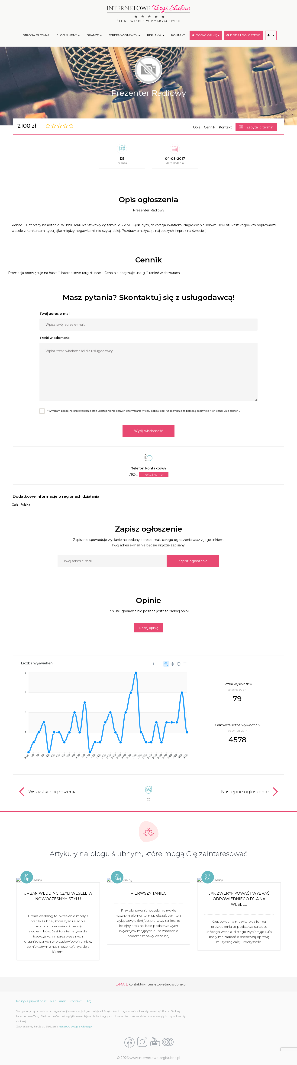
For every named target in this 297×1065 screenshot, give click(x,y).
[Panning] (172, 664)
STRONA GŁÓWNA (36, 35)
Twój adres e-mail (54, 314)
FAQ (88, 1001)
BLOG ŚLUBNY (66, 35)
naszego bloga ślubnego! (75, 1026)
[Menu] (185, 664)
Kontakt (225, 127)
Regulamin (58, 1001)
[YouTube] (155, 1042)
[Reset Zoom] (179, 664)
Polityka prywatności (31, 1001)
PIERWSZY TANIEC (148, 893)
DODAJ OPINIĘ (205, 35)
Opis (196, 127)
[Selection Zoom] (166, 664)
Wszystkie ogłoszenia (52, 791)
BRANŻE (93, 35)
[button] (271, 35)
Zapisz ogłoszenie (192, 561)
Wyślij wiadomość (148, 431)
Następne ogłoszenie (245, 791)
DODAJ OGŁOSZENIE (245, 35)
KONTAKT (178, 35)
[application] (104, 713)
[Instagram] (142, 1042)
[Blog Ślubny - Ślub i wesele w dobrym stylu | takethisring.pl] (168, 1042)
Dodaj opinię (148, 628)
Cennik (209, 127)
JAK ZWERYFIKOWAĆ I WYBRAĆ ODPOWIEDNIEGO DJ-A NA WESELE (239, 899)
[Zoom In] (154, 664)
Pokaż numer (154, 474)
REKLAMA (154, 35)
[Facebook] (129, 1042)
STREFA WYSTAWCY (123, 35)
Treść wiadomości (55, 338)
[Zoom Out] (160, 664)
